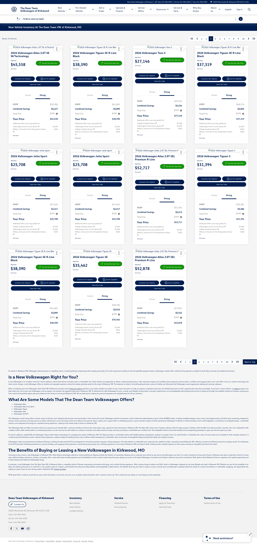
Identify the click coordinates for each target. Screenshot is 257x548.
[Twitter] (16, 528)
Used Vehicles (74, 507)
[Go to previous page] (197, 38)
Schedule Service (121, 503)
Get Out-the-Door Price (49, 63)
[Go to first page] (192, 38)
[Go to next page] (248, 38)
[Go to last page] (254, 38)
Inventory (75, 497)
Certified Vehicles (76, 511)
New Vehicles (74, 503)
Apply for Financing (167, 503)
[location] (211, 2)
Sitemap (58, 541)
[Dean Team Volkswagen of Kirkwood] (31, 9)
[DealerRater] (28, 528)
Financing (165, 497)
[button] (56, 49)
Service (118, 497)
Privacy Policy (40, 541)
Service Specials (120, 507)
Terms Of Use (50, 541)
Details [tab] (28, 95)
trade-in (237, 389)
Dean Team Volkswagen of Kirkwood (21, 541)
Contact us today (60, 469)
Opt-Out (84, 541)
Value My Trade (165, 507)
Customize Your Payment (23, 79)
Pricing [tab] (43, 95)
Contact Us (19, 504)
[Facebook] (11, 528)
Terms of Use (212, 497)
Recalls (90, 541)
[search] (249, 9)
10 (243, 38)
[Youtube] (22, 528)
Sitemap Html (67, 541)
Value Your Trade (35, 84)
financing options (76, 389)
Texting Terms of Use (212, 503)
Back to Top (250, 362)
